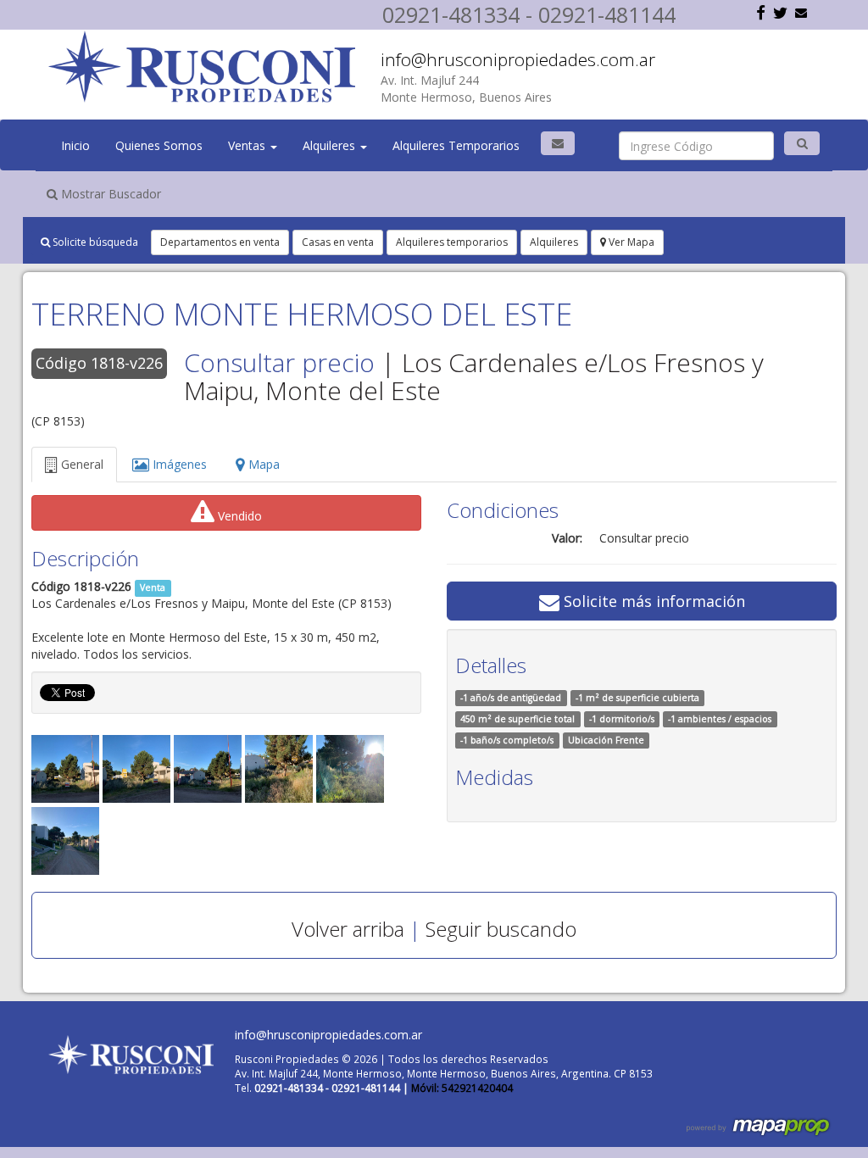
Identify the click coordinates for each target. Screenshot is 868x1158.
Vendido (238, 516)
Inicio (75, 145)
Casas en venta (338, 242)
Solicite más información (652, 601)
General (80, 464)
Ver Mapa (630, 242)
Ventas (248, 145)
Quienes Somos (159, 145)
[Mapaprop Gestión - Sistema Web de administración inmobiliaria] (759, 1126)
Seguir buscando (501, 929)
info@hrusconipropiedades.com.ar (518, 59)
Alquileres (331, 145)
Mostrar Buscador (109, 194)
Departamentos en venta (220, 242)
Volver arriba (348, 929)
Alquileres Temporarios (456, 145)
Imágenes (178, 464)
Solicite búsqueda (94, 242)
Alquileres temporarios (452, 242)
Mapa (262, 464)
